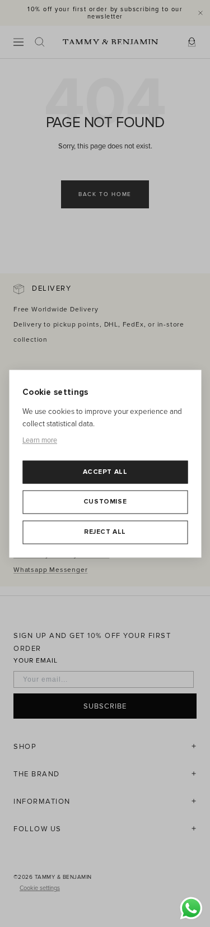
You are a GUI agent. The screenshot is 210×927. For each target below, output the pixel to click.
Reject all (105, 532)
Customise (105, 502)
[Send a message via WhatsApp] (191, 908)
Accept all (105, 472)
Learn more (39, 440)
